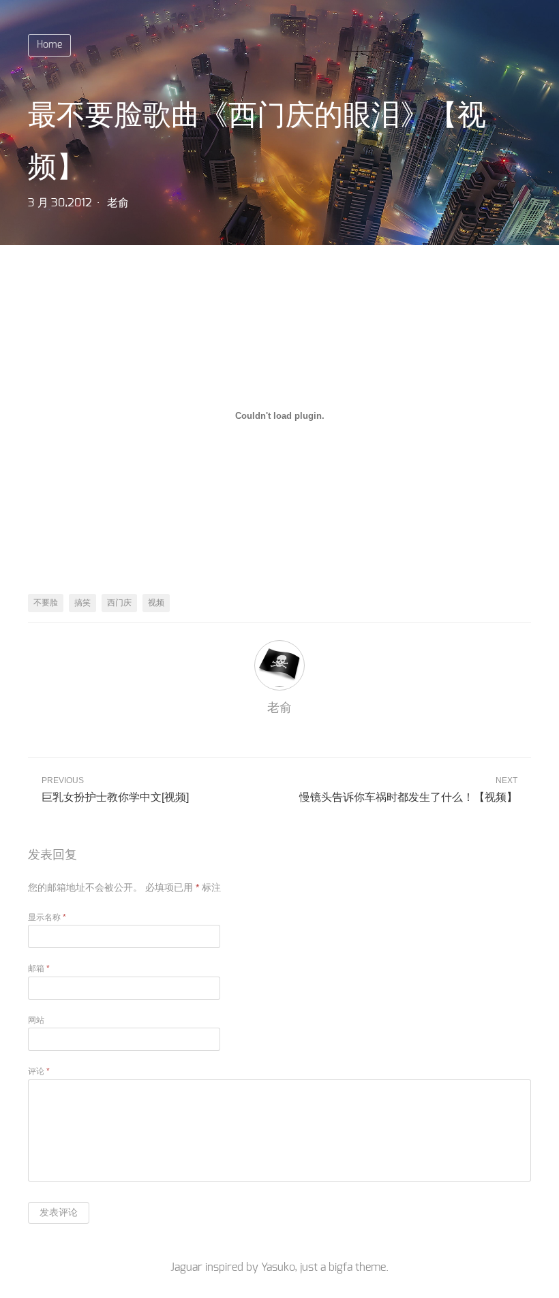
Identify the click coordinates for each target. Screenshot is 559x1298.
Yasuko (277, 1267)
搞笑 (82, 602)
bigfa (340, 1267)
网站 (36, 1020)
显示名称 (47, 917)
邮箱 (39, 968)
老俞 (118, 202)
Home (49, 45)
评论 (39, 1071)
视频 (156, 602)
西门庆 (119, 602)
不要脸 (45, 602)
